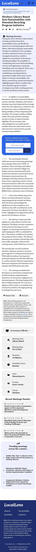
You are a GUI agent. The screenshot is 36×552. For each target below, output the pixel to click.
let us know (24, 314)
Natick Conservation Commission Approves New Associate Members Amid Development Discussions (17, 409)
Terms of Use (12, 549)
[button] (3, 29)
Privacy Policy (23, 549)
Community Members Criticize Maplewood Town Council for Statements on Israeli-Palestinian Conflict (18, 482)
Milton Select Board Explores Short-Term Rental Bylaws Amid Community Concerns (17, 435)
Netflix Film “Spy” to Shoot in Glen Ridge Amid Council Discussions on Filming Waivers (19, 457)
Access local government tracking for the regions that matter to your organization (16, 12)
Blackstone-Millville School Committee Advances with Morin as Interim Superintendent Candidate (19, 470)
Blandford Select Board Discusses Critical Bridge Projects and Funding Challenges (17, 422)
